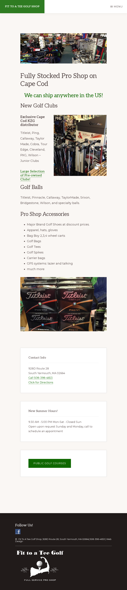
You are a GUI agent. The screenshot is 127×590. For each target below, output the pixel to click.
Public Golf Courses (49, 463)
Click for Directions (40, 382)
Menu (118, 6)
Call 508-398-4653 (40, 377)
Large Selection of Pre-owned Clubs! (32, 175)
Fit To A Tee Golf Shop (22, 6)
